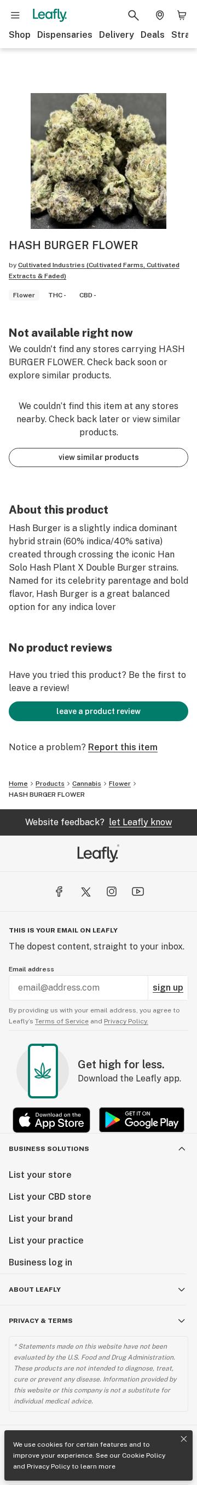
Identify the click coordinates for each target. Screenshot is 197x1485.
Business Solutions (49, 1149)
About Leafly (35, 1289)
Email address (31, 969)
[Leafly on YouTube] (138, 891)
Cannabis (86, 783)
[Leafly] (50, 15)
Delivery (116, 35)
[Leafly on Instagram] (112, 891)
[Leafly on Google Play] (141, 1120)
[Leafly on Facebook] (59, 891)
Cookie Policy (143, 1455)
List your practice (46, 1240)
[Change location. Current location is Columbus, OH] (159, 15)
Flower (120, 783)
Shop (20, 35)
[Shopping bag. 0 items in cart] (181, 15)
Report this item (123, 747)
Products (50, 783)
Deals (153, 35)
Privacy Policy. (126, 1021)
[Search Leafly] (133, 15)
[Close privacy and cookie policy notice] (183, 1439)
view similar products (99, 457)
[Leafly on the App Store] (51, 1120)
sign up (168, 987)
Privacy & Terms (41, 1321)
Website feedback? (98, 822)
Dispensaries (64, 35)
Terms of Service (62, 1021)
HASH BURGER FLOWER (47, 794)
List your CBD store (50, 1197)
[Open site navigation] (15, 15)
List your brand (41, 1218)
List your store (40, 1175)
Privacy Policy (48, 1466)
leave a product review (98, 711)
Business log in (40, 1262)
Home (18, 783)
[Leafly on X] (85, 891)
